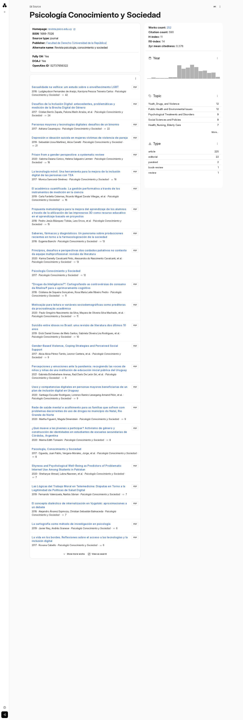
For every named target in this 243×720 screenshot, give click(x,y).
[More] (135, 78)
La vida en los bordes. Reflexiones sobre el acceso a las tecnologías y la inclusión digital (80, 539)
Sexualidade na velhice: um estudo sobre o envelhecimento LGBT (75, 87)
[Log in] (4, 714)
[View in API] (214, 6)
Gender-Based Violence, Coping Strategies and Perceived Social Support (75, 347)
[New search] (4, 12)
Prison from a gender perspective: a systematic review (68, 154)
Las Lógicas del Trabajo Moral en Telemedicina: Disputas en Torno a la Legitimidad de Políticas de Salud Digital (78, 488)
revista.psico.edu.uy (60, 29)
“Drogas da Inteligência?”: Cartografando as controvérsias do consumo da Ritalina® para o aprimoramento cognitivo (79, 285)
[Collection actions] (220, 6)
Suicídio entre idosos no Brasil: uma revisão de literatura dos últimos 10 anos (79, 327)
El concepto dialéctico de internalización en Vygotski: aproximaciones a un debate (79, 505)
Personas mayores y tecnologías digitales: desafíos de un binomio (75, 124)
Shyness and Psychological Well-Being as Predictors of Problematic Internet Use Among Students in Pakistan (77, 467)
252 (169, 27)
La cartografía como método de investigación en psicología (71, 524)
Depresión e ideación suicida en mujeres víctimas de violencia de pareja (80, 137)
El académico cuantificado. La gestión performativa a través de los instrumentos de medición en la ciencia (76, 190)
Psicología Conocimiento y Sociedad (56, 271)
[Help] (4, 707)
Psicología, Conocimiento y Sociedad (56, 449)
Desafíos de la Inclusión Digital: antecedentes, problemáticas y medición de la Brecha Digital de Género (73, 105)
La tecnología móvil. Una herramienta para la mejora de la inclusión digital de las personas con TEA (76, 173)
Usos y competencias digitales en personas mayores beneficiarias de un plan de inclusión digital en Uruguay (79, 388)
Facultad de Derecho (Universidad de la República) (76, 43)
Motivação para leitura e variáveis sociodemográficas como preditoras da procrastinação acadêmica (78, 306)
